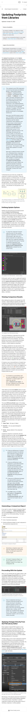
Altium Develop (17, 32)
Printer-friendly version (15, 710)
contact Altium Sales (11, 38)
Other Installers (19, 52)
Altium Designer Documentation (11, 9)
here (24, 59)
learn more (8, 139)
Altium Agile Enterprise (13, 33)
